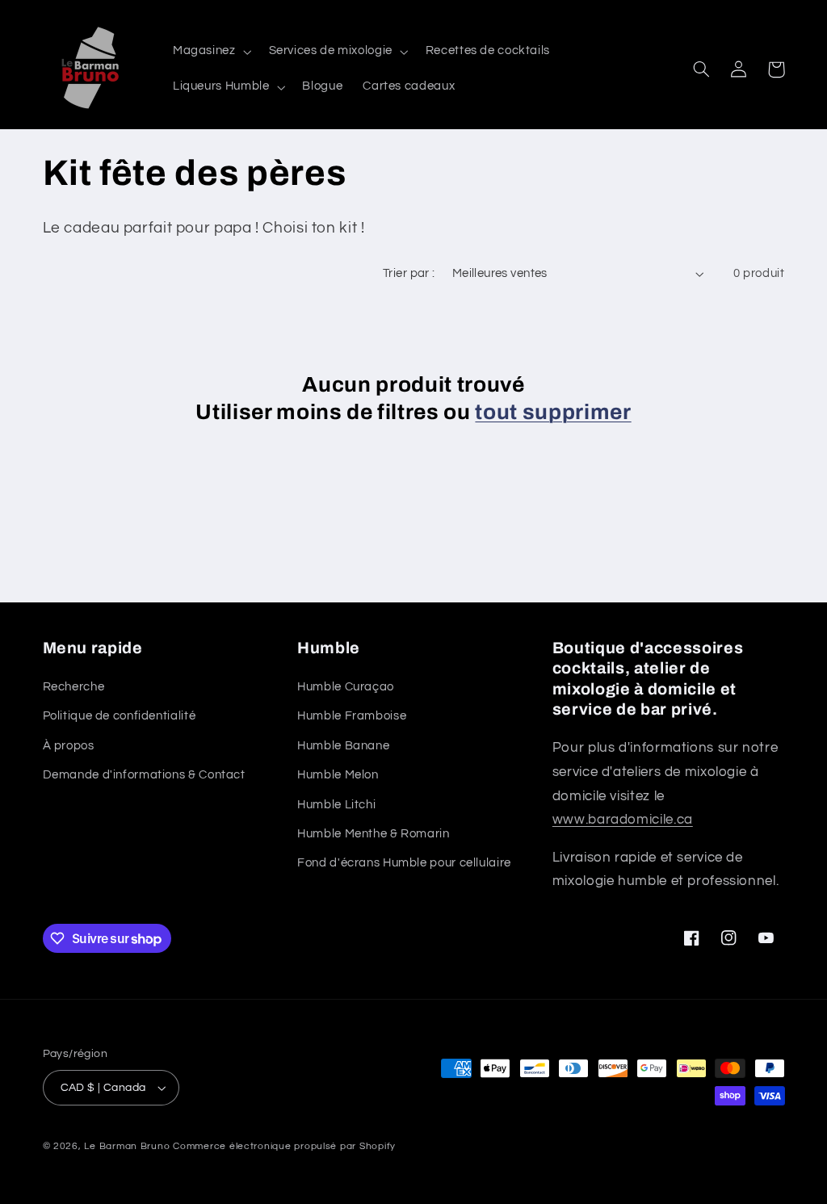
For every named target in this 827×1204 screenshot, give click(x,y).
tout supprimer (553, 412)
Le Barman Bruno (127, 1146)
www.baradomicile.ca (622, 819)
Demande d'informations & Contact (144, 775)
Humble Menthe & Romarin (373, 834)
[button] (210, 51)
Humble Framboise (351, 716)
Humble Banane (343, 746)
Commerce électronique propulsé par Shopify (284, 1146)
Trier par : (409, 273)
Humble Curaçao (345, 687)
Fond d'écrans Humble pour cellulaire (404, 863)
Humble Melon (338, 775)
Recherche (74, 687)
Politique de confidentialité (119, 716)
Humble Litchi (336, 805)
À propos (68, 746)
